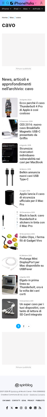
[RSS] (40, 407)
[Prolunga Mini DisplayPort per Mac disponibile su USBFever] (10, 263)
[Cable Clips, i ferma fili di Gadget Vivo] (10, 242)
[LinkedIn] (35, 407)
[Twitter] (11, 407)
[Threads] (26, 407)
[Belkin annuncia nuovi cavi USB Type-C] (10, 177)
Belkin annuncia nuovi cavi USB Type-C (30, 176)
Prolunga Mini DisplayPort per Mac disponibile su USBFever (32, 264)
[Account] (41, 3)
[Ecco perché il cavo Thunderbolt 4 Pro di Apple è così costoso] (10, 107)
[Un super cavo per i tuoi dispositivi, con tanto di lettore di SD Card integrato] (10, 309)
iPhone (5, 8)
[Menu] (3, 3)
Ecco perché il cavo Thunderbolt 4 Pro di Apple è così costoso (32, 108)
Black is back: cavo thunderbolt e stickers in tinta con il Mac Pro (32, 220)
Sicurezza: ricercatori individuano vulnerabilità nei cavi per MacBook (31, 155)
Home (5, 17)
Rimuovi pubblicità (23, 69)
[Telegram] (30, 407)
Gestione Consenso (38, 395)
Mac (25, 8)
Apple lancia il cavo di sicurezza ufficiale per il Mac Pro (32, 199)
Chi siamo (6, 400)
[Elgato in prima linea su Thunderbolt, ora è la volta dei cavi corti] (10, 285)
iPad (16, 8)
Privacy (31, 400)
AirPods (36, 8)
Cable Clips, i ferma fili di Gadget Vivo (32, 238)
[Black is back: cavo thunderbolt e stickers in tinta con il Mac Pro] (10, 220)
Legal (24, 400)
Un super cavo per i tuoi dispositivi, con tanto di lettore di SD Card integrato (32, 309)
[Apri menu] (35, 3)
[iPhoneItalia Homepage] (22, 3)
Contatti (16, 400)
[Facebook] (7, 407)
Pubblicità (40, 400)
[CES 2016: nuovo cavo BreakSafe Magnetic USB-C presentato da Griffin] (10, 129)
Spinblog (14, 391)
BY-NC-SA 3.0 (23, 395)
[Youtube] (16, 407)
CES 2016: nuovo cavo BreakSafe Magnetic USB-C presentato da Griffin (31, 131)
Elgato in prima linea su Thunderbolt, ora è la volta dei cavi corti (31, 287)
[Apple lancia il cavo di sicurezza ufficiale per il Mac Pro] (10, 198)
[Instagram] (21, 407)
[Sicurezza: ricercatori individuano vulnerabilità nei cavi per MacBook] (10, 153)
